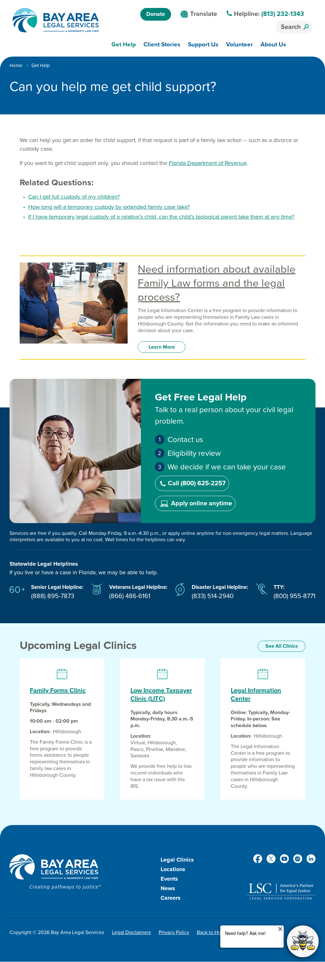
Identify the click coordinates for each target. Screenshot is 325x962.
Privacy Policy (174, 932)
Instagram (297, 858)
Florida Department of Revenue (208, 163)
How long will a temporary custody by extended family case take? (109, 206)
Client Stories (161, 44)
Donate (155, 13)
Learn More (162, 347)
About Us (273, 44)
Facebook (257, 858)
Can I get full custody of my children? (74, 196)
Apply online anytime (201, 503)
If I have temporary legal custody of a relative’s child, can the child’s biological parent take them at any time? (161, 216)
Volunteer (239, 44)
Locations (173, 869)
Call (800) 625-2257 (197, 483)
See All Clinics (281, 646)
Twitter (271, 858)
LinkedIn (311, 858)
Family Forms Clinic (58, 690)
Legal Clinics (177, 859)
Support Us (203, 44)
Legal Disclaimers (131, 932)
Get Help (123, 44)
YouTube (284, 858)
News (168, 888)
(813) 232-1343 (282, 14)
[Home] (56, 20)
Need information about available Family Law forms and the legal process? (216, 283)
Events (169, 878)
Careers (171, 897)
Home (16, 65)
